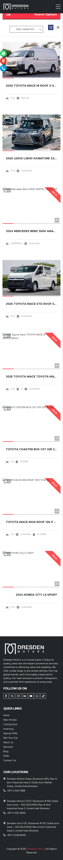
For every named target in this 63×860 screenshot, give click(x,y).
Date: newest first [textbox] (25, 29)
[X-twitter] (12, 696)
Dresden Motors (36, 848)
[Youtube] (31, 696)
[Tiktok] (43, 696)
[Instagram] (18, 696)
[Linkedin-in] (24, 696)
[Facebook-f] (6, 696)
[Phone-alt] (3, 68)
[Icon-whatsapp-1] (3, 53)
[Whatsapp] (37, 696)
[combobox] (26, 29)
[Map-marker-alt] (3, 61)
